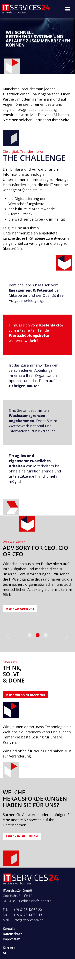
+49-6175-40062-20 (28, 909)
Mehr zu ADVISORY (20, 609)
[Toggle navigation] (67, 9)
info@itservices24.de (28, 920)
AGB (6, 953)
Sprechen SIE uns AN (22, 836)
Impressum (11, 939)
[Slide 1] (38, 635)
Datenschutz (12, 934)
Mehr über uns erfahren (25, 694)
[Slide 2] (46, 635)
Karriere (9, 948)
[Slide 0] (30, 635)
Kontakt (9, 928)
